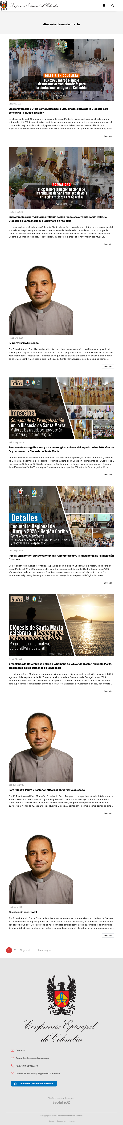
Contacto (20, 1050)
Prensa (72, 1121)
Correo (51, 1121)
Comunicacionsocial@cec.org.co (32, 1058)
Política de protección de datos (36, 1083)
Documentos (61, 1121)
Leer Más (108, 136)
